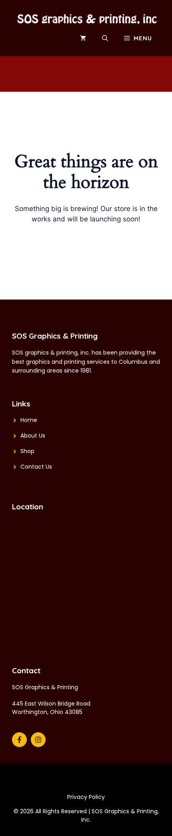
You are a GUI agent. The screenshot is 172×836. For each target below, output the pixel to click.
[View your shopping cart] (83, 38)
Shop (27, 451)
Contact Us (36, 467)
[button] (105, 38)
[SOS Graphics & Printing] (86, 17)
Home (28, 420)
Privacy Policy (86, 797)
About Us (32, 436)
